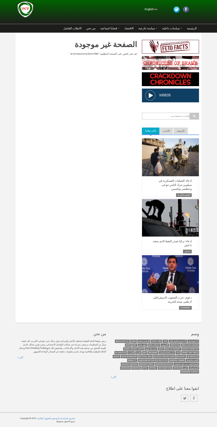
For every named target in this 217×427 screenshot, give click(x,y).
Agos (161, 349)
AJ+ (178, 353)
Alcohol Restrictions (164, 357)
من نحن (91, 28)
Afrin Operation (190, 349)
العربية (138, 353)
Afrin (128, 345)
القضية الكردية (184, 195)
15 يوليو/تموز (193, 341)
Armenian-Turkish (189, 372)
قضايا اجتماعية (108, 28)
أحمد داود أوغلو (150, 349)
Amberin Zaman (177, 360)
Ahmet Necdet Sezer (133, 349)
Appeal (153, 368)
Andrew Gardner (130, 364)
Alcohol (181, 357)
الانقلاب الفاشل (72, 28)
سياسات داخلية (171, 28)
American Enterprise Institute (153, 360)
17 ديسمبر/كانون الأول (178, 341)
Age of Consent (173, 349)
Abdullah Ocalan (190, 345)
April (144, 368)
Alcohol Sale (145, 357)
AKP (145, 353)
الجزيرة (131, 353)
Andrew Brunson (164, 364)
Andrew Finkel (146, 364)
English (150, 9)
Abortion (175, 345)
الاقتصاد (129, 28)
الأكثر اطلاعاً (149, 131)
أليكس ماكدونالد (192, 360)
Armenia (136, 368)
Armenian (125, 368)
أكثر (21, 357)
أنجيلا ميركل (194, 368)
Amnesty (132, 360)
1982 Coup (156, 341)
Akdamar (153, 353)
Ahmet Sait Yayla (190, 353)
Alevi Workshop (129, 357)
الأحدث (166, 131)
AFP (134, 345)
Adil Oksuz (154, 345)
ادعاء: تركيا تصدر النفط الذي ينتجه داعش (172, 243)
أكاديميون (165, 345)
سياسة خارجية (146, 28)
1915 (165, 341)
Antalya (177, 368)
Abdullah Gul (122, 341)
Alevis (116, 357)
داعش (187, 251)
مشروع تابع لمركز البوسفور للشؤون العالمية (56, 418)
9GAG (133, 341)
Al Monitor (120, 353)
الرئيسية (192, 28)
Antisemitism (165, 368)
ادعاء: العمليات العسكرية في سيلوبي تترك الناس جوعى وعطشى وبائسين (175, 184)
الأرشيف (181, 131)
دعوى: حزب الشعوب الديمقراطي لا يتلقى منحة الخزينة (172, 299)
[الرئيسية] (55, 10)
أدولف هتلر (143, 345)
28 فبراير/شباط (143, 341)
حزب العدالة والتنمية (167, 353)
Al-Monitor (192, 357)
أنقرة (185, 368)
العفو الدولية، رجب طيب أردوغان (186, 364)
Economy (185, 307)
